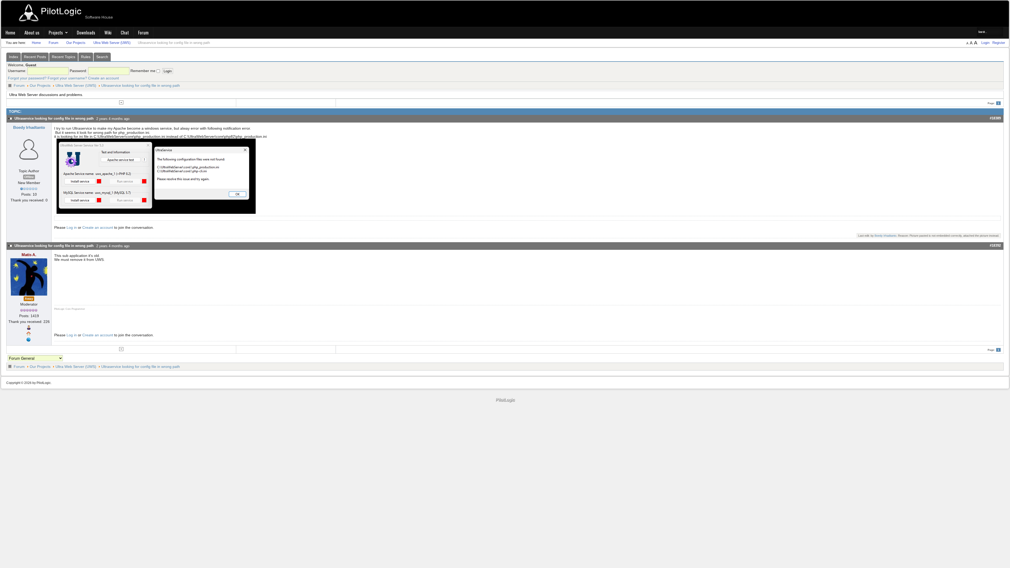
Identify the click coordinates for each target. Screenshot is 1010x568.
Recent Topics (63, 57)
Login (986, 43)
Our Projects (40, 85)
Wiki (108, 32)
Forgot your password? (27, 78)
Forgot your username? (67, 78)
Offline (29, 177)
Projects (56, 32)
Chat (125, 32)
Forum (143, 32)
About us (31, 32)
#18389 (995, 118)
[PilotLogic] (505, 400)
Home (10, 32)
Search (102, 57)
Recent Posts (35, 57)
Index (13, 57)
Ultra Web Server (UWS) (75, 85)
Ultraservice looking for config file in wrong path (140, 85)
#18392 (995, 245)
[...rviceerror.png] (156, 176)
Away (29, 299)
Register (998, 43)
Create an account (103, 78)
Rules (85, 57)
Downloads (86, 32)
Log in (72, 227)
